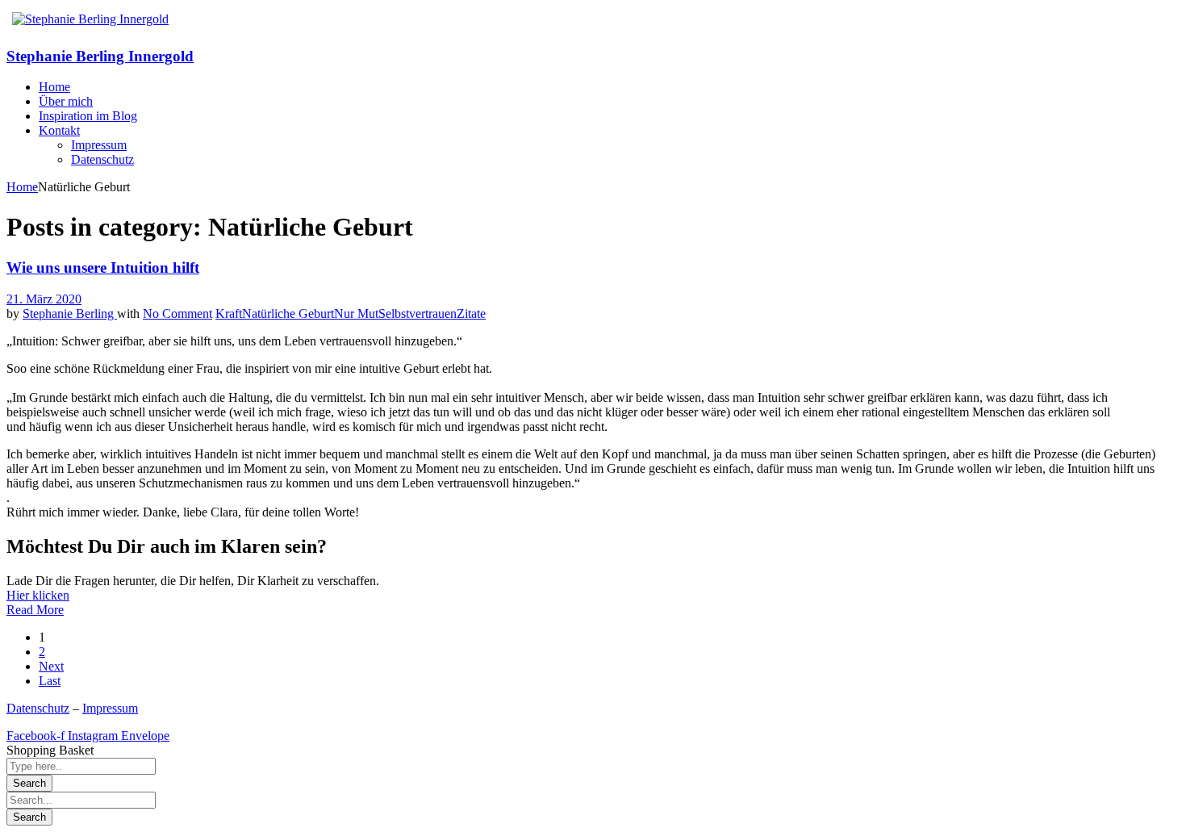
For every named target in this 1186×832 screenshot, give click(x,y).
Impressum (110, 708)
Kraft (228, 313)
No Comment (177, 313)
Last (50, 681)
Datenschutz (37, 708)
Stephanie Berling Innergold (100, 56)
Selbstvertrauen (417, 313)
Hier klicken (37, 595)
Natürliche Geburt (288, 313)
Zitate (471, 313)
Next (51, 666)
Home (22, 187)
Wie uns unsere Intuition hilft (102, 267)
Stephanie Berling (70, 313)
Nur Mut (356, 313)
